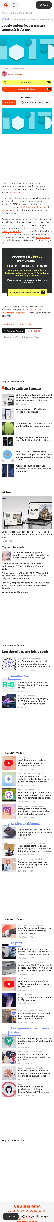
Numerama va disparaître (15, 592)
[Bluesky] (40, 1211)
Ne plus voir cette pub (13, 381)
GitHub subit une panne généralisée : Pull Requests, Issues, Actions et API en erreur (34, 1089)
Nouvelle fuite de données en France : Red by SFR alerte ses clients (33, 685)
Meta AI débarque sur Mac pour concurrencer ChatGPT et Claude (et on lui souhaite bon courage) (34, 795)
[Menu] (15, 5)
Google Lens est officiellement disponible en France (31, 410)
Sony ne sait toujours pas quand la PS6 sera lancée (35, 998)
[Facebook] (27, 1211)
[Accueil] (6, 5)
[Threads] (44, 1211)
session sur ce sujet (11, 231)
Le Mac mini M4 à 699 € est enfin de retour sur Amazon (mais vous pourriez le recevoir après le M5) (35, 968)
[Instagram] (22, 1211)
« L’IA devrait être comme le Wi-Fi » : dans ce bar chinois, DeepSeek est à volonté (34, 1016)
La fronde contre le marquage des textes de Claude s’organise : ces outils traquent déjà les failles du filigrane (35, 1073)
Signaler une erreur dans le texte (18, 324)
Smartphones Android (42, 19)
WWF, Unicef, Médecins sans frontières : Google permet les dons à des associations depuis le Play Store (34, 455)
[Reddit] (31, 1211)
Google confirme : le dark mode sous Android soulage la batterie (33, 438)
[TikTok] (14, 1211)
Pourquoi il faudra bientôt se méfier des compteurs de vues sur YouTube (33, 984)
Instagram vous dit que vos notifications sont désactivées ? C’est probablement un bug (34, 811)
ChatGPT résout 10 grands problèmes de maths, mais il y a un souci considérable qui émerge (31, 555)
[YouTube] (9, 1211)
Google (7, 337)
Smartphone (20, 19)
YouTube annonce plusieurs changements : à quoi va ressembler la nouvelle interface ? (32, 763)
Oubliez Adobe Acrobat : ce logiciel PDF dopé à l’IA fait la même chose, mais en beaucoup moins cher (34, 398)
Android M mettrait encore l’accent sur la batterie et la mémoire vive (34, 424)
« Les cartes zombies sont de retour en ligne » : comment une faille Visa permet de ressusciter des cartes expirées (34, 848)
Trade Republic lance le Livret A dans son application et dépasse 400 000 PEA (35, 832)
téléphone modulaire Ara (33, 207)
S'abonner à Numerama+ (24, 292)
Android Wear (43, 237)
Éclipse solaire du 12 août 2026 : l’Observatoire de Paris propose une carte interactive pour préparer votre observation (26, 576)
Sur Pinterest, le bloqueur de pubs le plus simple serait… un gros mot (34, 1057)
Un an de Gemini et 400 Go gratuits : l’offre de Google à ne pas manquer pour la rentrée (33, 779)
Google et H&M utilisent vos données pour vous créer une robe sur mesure (33, 468)
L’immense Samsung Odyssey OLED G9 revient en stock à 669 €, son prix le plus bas (33, 701)
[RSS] (35, 1211)
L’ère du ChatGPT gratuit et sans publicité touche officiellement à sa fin (35, 1041)
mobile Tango (8, 210)
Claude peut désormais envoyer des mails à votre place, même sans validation (34, 864)
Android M (15, 192)
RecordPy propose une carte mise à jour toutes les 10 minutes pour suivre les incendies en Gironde (25, 585)
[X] (18, 1211)
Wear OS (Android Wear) (28, 337)
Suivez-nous (9, 102)
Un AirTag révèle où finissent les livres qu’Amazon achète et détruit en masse (34, 931)
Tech (7, 19)
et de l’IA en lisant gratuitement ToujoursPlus (22, 311)
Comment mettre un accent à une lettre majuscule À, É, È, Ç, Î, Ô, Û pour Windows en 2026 (24, 566)
